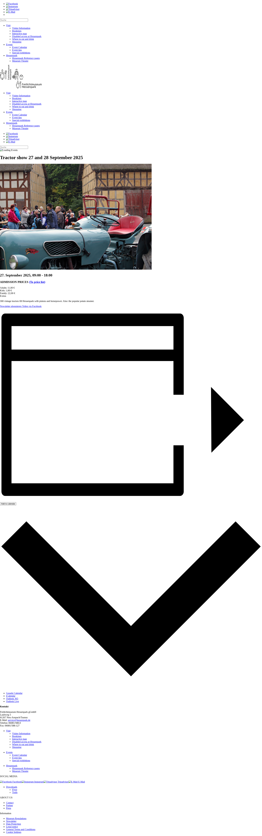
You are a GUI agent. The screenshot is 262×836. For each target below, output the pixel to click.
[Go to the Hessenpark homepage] (131, 77)
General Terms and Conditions (20, 829)
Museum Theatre (20, 61)
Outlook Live (12, 701)
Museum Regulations (16, 818)
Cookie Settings (13, 832)
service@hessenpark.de (19, 720)
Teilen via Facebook (32, 306)
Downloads (11, 787)
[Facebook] (12, 3)
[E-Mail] (10, 12)
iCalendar (10, 696)
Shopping (16, 42)
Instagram (39, 781)
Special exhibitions (21, 52)
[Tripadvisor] (12, 9)
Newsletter (11, 821)
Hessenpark (11, 55)
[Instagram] (12, 6)
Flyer (14, 789)
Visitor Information (21, 28)
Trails (14, 792)
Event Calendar (19, 47)
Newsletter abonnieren (11, 306)
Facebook (17, 781)
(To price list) (37, 282)
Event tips (17, 50)
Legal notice (12, 826)
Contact (9, 802)
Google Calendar (14, 693)
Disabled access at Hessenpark (26, 36)
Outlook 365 (12, 698)
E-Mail (81, 781)
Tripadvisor (63, 781)
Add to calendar (8, 504)
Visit (8, 25)
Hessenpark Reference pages (26, 58)
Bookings (16, 31)
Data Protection (13, 824)
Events (9, 44)
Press (8, 808)
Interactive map (19, 33)
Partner (9, 805)
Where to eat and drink (23, 39)
